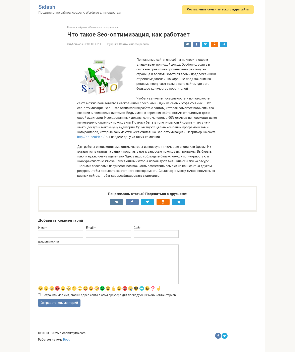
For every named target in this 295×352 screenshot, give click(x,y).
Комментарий (48, 242)
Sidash (46, 7)
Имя (42, 228)
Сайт (137, 228)
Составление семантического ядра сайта (218, 9)
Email (91, 228)
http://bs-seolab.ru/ (91, 137)
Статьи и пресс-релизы (134, 44)
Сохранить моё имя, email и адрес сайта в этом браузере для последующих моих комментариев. (109, 295)
